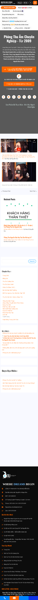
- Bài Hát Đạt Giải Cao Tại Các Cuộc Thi (13, 386)
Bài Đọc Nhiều (7, 229)
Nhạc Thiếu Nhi (6, 11)
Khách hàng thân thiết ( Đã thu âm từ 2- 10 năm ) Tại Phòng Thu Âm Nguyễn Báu (18, 226)
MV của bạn (20, 14)
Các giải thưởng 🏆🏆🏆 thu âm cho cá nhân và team (15, 24)
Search (32, 261)
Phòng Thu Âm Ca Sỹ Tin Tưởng (12, 380)
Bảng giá (20, 2)
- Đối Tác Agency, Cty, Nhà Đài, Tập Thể (13, 293)
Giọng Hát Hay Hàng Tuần (17, 157)
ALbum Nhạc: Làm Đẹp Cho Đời (9, 18)
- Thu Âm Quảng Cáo (8, 281)
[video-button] (19, 76)
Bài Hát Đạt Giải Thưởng (10, 290)
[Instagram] (34, 97)
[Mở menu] (35, 3)
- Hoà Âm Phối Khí (7, 311)
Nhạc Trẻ (19, 297)
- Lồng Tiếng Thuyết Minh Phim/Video (13, 303)
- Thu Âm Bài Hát (7, 297)
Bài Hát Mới (6, 155)
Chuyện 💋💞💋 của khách (25, 7)
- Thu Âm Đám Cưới (7, 284)
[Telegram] (19, 97)
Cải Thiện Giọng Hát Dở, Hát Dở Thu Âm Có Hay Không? (19, 383)
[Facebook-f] (3, 97)
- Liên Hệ (4, 315)
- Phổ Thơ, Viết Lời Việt (8, 307)
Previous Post (5, 191)
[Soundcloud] (29, 97)
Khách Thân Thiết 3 (16, 240)
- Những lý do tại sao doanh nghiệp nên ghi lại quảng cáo (18, 333)
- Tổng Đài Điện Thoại (8, 301)
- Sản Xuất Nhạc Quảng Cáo (10, 309)
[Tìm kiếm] (30, 3)
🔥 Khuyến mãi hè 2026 (8, 7)
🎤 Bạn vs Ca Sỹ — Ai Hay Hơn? (22, 28)
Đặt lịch (25, 2)
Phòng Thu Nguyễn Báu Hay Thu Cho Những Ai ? (18, 237)
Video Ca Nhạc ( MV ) (9, 287)
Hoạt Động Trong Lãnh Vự (10, 320)
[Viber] (24, 97)
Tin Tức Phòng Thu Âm (17, 229)
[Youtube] (8, 97)
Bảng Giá (5, 278)
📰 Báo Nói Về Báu (6, 28)
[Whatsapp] (13, 97)
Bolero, (15, 297)
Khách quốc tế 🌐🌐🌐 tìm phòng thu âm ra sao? (14, 21)
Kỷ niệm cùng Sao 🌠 (18, 11)
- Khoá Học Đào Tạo (7, 313)
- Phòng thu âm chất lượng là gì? (11, 389)
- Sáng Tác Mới (6, 305)
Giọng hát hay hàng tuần (8, 14)
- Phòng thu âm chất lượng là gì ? (11, 353)
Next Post (33, 191)
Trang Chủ (6, 276)
